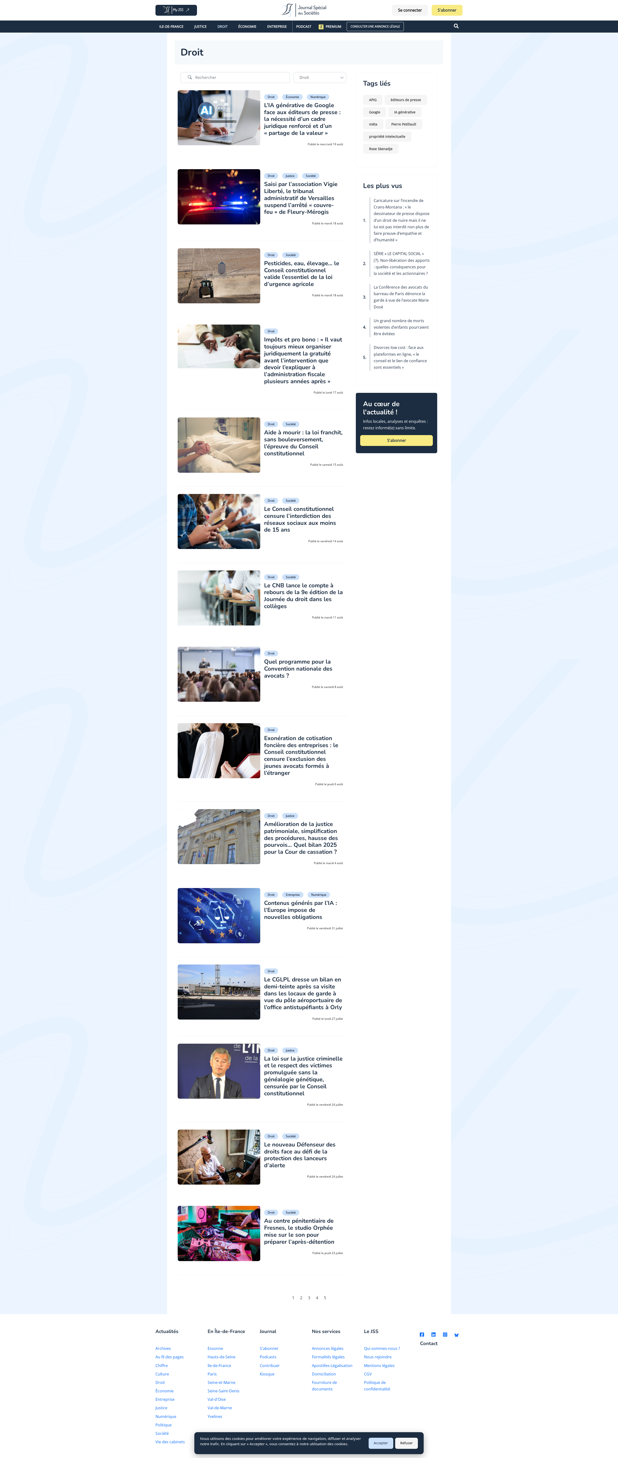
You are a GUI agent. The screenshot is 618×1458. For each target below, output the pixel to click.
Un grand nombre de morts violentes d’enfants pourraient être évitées (401, 327)
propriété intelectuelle (387, 136)
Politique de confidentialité (377, 1386)
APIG (373, 99)
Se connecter (410, 10)
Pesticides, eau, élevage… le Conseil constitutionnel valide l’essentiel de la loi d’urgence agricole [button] (301, 273)
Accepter (381, 1443)
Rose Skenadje (381, 148)
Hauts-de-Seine (221, 1357)
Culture (162, 1374)
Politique (163, 1425)
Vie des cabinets (170, 1441)
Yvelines (215, 1416)
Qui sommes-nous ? (382, 1348)
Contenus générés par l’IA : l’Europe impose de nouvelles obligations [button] (300, 910)
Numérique (318, 97)
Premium (333, 26)
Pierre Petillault (403, 124)
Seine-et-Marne (221, 1382)
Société (311, 176)
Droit (223, 26)
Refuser (406, 1443)
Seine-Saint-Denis (223, 1391)
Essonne (215, 1348)
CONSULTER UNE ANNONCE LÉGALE (375, 26)
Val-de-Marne (220, 1407)
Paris (212, 1374)
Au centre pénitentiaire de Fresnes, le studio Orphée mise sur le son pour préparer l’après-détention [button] (299, 1231)
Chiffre (161, 1365)
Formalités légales (328, 1357)
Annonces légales (328, 1348)
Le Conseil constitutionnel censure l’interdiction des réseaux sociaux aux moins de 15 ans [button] (300, 519)
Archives (163, 1348)
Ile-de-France (171, 26)
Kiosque (267, 1374)
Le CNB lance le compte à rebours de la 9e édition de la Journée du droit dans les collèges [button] (303, 596)
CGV (368, 1374)
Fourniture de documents (324, 1386)
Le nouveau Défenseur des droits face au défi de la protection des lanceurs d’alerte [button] (300, 1155)
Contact (429, 1344)
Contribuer (270, 1365)
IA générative (404, 112)
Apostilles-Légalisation (332, 1365)
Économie (247, 26)
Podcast (303, 26)
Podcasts (268, 1357)
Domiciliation (324, 1374)
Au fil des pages (169, 1357)
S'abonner (447, 10)
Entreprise (277, 26)
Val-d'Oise (217, 1399)
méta (373, 124)
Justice (200, 26)
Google (374, 112)
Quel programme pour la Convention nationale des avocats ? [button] (298, 669)
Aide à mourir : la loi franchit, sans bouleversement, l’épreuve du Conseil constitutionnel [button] (303, 443)
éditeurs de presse (406, 99)
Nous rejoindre (378, 1357)
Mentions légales (379, 1365)
